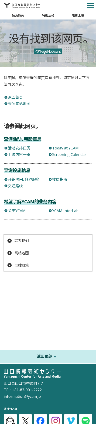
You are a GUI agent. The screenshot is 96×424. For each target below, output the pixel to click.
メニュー (90, 5)
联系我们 (21, 240)
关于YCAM (17, 210)
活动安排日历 (19, 148)
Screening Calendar (69, 154)
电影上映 (78, 15)
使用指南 (18, 15)
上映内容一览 (19, 154)
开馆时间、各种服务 (24, 179)
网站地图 (21, 253)
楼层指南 (59, 179)
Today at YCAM (65, 148)
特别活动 (48, 15)
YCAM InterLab (65, 210)
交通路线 (15, 185)
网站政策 (21, 265)
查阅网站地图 (19, 103)
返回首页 (15, 97)
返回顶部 (44, 356)
